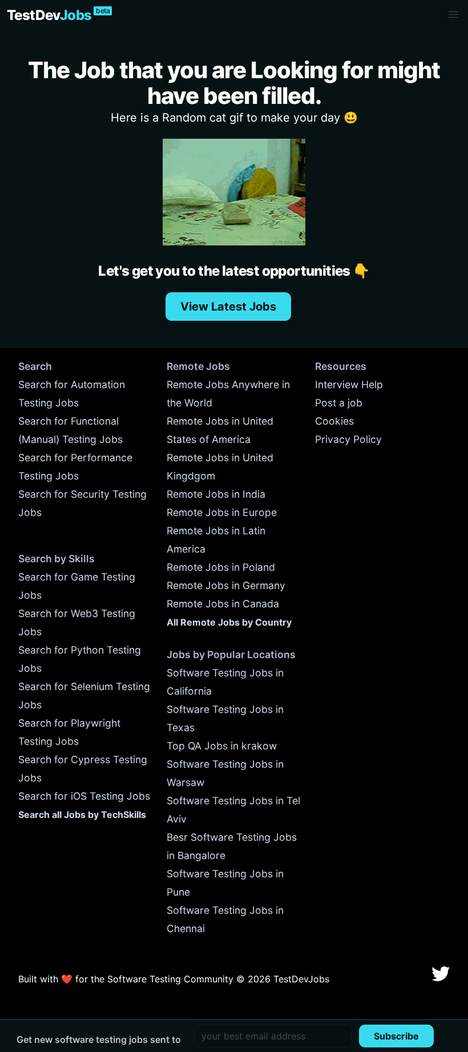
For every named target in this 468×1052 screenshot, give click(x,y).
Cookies (334, 421)
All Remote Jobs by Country (229, 622)
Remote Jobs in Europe (222, 512)
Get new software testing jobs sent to (99, 1039)
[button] (453, 15)
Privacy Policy (348, 439)
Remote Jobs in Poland (221, 567)
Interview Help (349, 384)
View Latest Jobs (228, 306)
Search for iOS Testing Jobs (84, 796)
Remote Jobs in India (216, 494)
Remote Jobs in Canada (223, 604)
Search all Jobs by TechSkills (82, 814)
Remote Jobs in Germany (226, 585)
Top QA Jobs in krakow (222, 746)
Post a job (338, 403)
